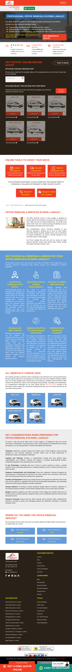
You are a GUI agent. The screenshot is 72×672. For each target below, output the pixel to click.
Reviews (39, 563)
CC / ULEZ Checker (42, 616)
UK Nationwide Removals (12, 619)
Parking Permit (41, 591)
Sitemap (39, 594)
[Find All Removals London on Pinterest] (12, 576)
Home (7, 205)
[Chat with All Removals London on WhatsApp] (41, 668)
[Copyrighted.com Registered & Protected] (24, 648)
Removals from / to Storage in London (16, 631)
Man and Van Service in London (14, 611)
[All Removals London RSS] (18, 576)
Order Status (40, 605)
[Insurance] (43, 648)
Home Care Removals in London (14, 622)
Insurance (40, 571)
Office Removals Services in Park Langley (35, 205)
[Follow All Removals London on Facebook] (6, 576)
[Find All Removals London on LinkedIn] (15, 576)
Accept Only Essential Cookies (50, 662)
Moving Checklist (41, 585)
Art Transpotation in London (13, 637)
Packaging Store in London (12, 616)
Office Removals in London (12, 608)
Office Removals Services (17, 205)
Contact (39, 557)
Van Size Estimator (42, 608)
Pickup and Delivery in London (13, 634)
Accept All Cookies (22, 662)
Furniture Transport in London (13, 628)
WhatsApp (30, 8)
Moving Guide (41, 582)
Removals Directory (42, 588)
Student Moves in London (12, 625)
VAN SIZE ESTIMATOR (36, 171)
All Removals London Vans (23, 373)
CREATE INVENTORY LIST (57, 171)
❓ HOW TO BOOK (62, 63)
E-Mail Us (9, 570)
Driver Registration (42, 622)
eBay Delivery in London (12, 640)
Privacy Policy (61, 658)
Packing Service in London (12, 614)
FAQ (38, 560)
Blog (38, 579)
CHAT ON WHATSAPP (57, 668)
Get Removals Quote (50, 37)
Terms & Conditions (42, 568)
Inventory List (41, 611)
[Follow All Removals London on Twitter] (9, 576)
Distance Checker (42, 619)
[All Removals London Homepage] (9, 3)
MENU (63, 3)
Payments (40, 614)
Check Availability (42, 602)
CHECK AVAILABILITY (15, 171)
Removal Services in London (13, 602)
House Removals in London (13, 605)
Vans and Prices (51, 384)
